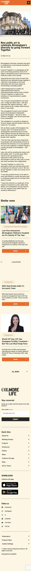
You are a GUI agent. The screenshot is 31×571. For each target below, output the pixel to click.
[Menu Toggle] (28, 2)
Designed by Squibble (9, 554)
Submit (15, 419)
